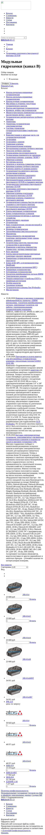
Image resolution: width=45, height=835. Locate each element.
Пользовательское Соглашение (14, 793)
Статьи (9, 20)
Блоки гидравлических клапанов (20, 213)
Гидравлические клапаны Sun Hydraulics (23, 287)
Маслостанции (12, 290)
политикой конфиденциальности (16, 831)
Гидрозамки (11, 139)
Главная (9, 44)
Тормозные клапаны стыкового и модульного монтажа (20, 199)
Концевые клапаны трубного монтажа (22, 166)
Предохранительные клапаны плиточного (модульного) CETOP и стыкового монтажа (24, 181)
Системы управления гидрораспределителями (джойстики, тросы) (22, 130)
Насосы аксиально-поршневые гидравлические (19, 98)
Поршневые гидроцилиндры (18, 269)
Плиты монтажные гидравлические (21, 211)
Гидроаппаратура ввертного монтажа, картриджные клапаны (22, 172)
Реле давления (12, 252)
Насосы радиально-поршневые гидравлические (19, 93)
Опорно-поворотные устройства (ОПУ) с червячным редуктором (23, 279)
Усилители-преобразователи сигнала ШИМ (24, 274)
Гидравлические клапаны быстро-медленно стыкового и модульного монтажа (24, 203)
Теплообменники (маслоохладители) (21, 231)
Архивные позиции (14, 285)
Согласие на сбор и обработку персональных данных (21, 794)
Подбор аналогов (13, 283)
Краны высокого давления (17, 220)
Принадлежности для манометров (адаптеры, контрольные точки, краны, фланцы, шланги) (22, 238)
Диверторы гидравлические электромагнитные (18, 125)
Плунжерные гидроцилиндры (19, 272)
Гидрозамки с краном (15, 142)
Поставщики (11, 22)
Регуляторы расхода (14, 162)
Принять (4, 833)
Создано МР (37, 795)
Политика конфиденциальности (14, 791)
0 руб (8, 819)
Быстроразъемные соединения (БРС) (21, 267)
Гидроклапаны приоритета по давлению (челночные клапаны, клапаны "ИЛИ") (23, 156)
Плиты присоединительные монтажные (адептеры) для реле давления (23, 255)
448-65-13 (7, 40)
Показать (7, 86)
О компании (11, 15)
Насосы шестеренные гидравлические (22, 108)
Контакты (10, 24)
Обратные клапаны (14, 160)
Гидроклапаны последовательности (21, 153)
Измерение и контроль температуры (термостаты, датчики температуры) (21, 248)
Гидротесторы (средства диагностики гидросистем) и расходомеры (22, 244)
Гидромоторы (12, 222)
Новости (9, 18)
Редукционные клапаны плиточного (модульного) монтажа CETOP (21, 208)
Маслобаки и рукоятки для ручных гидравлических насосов (21, 105)
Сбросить (14, 83)
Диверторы (11, 121)
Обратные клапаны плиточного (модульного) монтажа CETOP (19, 194)
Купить (33, 599)
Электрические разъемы (16, 276)
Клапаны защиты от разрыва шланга (21, 169)
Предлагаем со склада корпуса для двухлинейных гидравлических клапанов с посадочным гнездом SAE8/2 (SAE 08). (23, 359)
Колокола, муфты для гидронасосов (21, 110)
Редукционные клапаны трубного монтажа (24, 148)
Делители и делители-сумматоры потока (23, 164)
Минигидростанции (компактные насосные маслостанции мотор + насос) (24, 114)
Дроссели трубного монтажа (18, 151)
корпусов (35, 370)
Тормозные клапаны (14, 144)
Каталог (9, 13)
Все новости (6, 565)
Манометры (11, 234)
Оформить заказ (8, 822)
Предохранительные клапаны (18, 146)
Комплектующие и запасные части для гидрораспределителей (22, 136)
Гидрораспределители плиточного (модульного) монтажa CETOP (20, 176)
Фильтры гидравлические (17, 229)
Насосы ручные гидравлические (20, 101)
